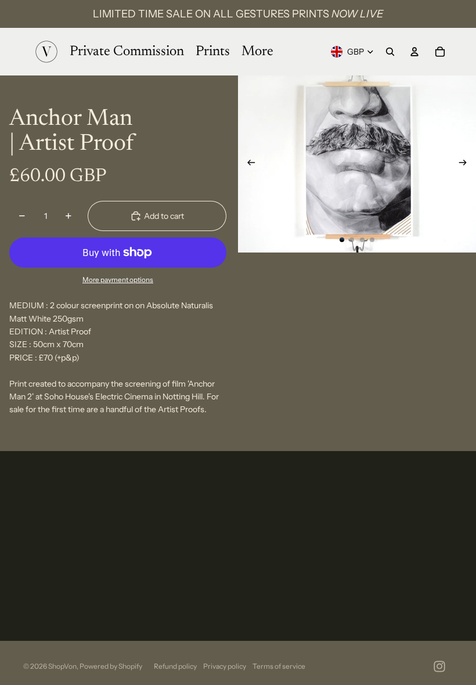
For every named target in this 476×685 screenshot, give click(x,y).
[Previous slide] (247, 164)
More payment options (117, 280)
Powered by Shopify (111, 666)
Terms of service (279, 666)
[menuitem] (257, 51)
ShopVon (62, 666)
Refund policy (175, 666)
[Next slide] (466, 164)
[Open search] (390, 51)
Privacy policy (224, 666)
